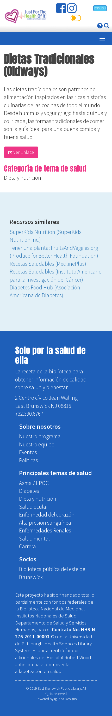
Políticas (28, 460)
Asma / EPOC (34, 483)
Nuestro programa (40, 436)
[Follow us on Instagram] (72, 10)
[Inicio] (25, 16)
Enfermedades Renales (45, 530)
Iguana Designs (65, 698)
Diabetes (29, 490)
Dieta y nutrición (22, 177)
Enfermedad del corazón (46, 514)
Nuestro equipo (36, 444)
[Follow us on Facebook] (61, 10)
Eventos (28, 452)
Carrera (27, 546)
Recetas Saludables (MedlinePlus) (48, 263)
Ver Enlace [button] (23, 152)
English (100, 8)
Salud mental (34, 538)
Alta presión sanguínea (45, 522)
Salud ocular (33, 506)
